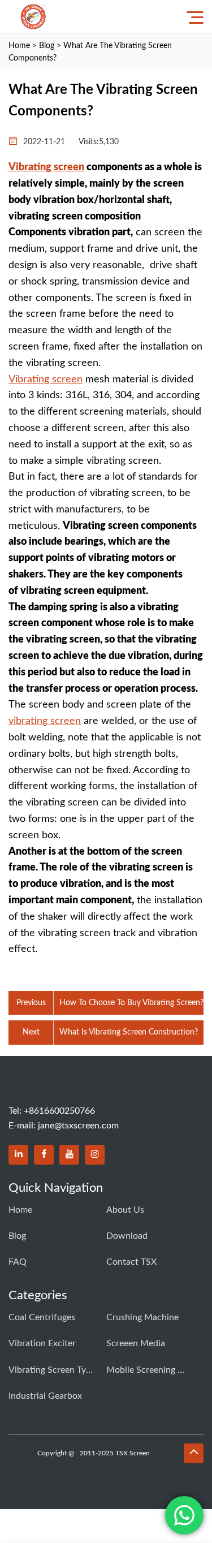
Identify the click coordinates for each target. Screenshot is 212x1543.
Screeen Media (135, 1343)
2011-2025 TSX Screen (115, 1453)
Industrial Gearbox (45, 1395)
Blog (46, 46)
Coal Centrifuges (41, 1317)
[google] (95, 1155)
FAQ (17, 1261)
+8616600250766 (59, 1110)
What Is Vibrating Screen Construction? (128, 1032)
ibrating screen (50, 167)
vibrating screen (44, 721)
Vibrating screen (45, 379)
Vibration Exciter (42, 1343)
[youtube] (69, 1155)
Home (19, 46)
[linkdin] (18, 1155)
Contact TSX (131, 1261)
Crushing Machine (142, 1317)
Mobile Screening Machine (148, 1369)
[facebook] (44, 1155)
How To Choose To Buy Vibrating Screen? (131, 1003)
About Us (125, 1209)
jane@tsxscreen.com (78, 1125)
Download (127, 1235)
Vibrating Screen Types (50, 1369)
